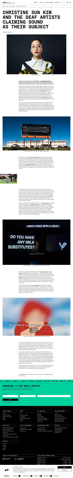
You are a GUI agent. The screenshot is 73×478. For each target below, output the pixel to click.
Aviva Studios (49, 2)
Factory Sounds (23, 427)
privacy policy (8, 402)
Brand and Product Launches (8, 431)
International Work (43, 425)
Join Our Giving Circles (59, 416)
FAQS (4, 418)
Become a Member (58, 415)
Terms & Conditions (58, 429)
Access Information (6, 415)
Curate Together (40, 416)
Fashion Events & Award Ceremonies (10, 434)
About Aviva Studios (24, 415)
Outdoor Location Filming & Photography (10, 437)
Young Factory (40, 421)
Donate (56, 413)
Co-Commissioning (41, 427)
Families (4, 419)
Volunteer (39, 413)
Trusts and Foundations (59, 419)
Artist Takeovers (23, 431)
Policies (57, 425)
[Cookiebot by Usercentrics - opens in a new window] (6, 476)
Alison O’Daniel (44, 271)
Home (3, 6)
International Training (41, 429)
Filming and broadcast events (8, 427)
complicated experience (30, 164)
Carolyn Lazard (45, 203)
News (13, 6)
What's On (42, 2)
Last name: (22, 394)
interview (21, 277)
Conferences (5, 432)
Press (10, 6)
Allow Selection (64, 470)
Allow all (64, 467)
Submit (10, 399)
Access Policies (57, 432)
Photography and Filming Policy (61, 427)
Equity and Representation (25, 418)
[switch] (31, 476)
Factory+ (57, 2)
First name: (5, 394)
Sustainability (22, 416)
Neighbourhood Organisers (42, 419)
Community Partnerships (42, 418)
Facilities (4, 413)
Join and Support (60, 411)
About (7, 6)
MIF (20, 413)
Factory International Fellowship (26, 429)
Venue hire (6, 425)
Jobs (21, 421)
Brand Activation (6, 435)
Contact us (22, 419)
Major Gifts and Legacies (59, 421)
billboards (43, 90)
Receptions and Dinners (7, 429)
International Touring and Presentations (44, 431)
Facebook (4, 443)
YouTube (4, 446)
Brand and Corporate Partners (60, 418)
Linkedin (4, 448)
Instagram (5, 445)
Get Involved (41, 411)
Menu (35, 2)
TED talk (23, 109)
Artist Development (25, 425)
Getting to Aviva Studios (7, 416)
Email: (38, 394)
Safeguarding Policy (58, 431)
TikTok (4, 449)
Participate (39, 415)
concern (51, 195)
